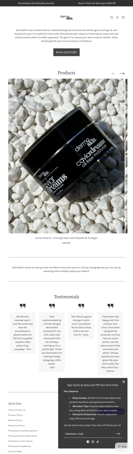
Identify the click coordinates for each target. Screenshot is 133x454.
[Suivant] (122, 74)
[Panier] (123, 17)
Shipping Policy (16, 425)
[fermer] (123, 382)
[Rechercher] (111, 17)
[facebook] (88, 442)
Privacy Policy (15, 415)
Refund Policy (15, 420)
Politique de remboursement (23, 430)
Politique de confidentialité (22, 436)
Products (66, 72)
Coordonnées (15, 451)
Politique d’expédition (19, 446)
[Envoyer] (118, 433)
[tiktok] (98, 442)
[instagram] (93, 442)
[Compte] (117, 17)
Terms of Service (16, 410)
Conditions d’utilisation (20, 441)
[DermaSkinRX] (66, 17)
